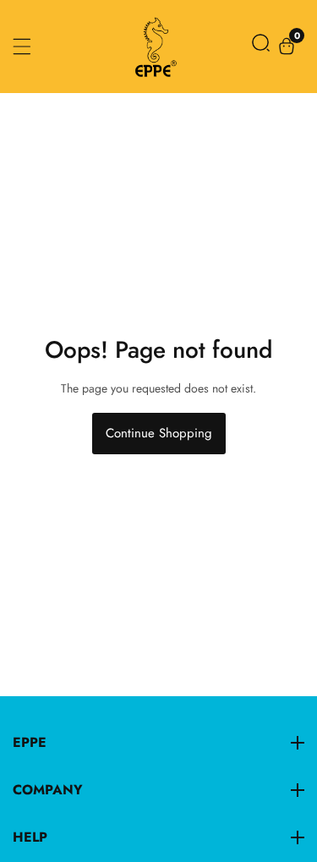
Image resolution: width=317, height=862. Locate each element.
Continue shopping (159, 433)
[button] (260, 46)
